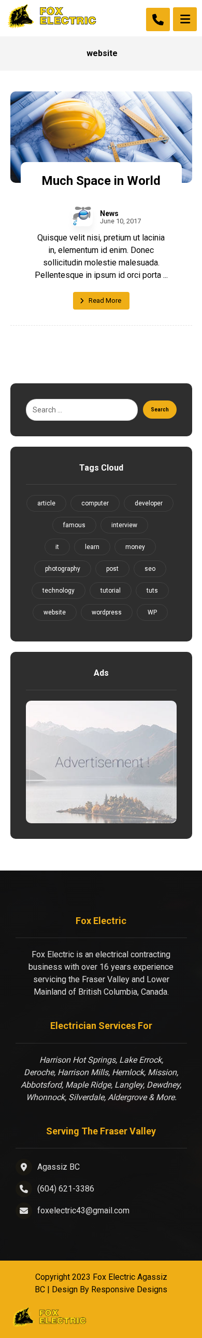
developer (149, 503)
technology (58, 590)
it (57, 547)
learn (92, 547)
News (109, 213)
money (135, 547)
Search (160, 409)
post (112, 568)
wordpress (107, 612)
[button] (185, 19)
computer (95, 503)
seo (150, 568)
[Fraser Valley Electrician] (51, 16)
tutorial (110, 590)
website (55, 612)
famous (74, 525)
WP (152, 612)
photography (62, 568)
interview (124, 525)
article (46, 503)
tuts (152, 590)
